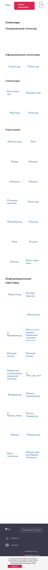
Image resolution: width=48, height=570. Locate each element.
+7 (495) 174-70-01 (30, 551)
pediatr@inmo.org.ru (32, 555)
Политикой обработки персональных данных (23, 563)
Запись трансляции (23, 5)
